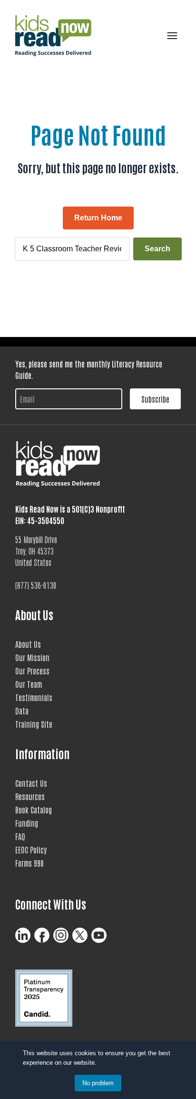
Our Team (28, 684)
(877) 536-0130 (36, 585)
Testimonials (33, 697)
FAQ (20, 836)
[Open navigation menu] (170, 35)
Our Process (32, 670)
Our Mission (32, 657)
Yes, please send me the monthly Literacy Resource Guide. (88, 369)
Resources (30, 796)
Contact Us (31, 783)
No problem (98, 1083)
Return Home (98, 218)
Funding (26, 823)
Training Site (33, 724)
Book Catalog (33, 809)
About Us (28, 644)
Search (157, 249)
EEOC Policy (31, 849)
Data (22, 710)
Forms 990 (29, 863)
